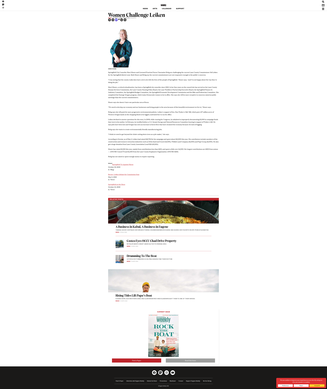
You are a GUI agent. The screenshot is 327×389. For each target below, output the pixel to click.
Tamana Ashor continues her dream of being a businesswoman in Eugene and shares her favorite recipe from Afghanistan (162, 230)
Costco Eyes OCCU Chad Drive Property (151, 240)
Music (117, 301)
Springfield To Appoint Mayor (122, 164)
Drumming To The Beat (142, 256)
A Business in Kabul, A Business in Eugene (142, 226)
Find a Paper (136, 360)
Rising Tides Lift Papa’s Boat (134, 295)
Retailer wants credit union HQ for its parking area (146, 244)
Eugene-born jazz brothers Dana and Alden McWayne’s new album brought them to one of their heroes (155, 298)
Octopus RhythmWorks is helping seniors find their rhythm (149, 259)
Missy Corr (118, 18)
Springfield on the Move (116, 184)
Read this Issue (190, 360)
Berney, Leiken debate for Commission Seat (123, 174)
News (110, 18)
